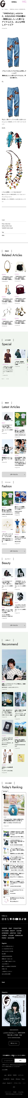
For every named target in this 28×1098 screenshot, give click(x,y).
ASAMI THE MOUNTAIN (7, 956)
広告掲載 (14, 1092)
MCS (14, 1087)
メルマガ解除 (4, 1069)
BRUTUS (9, 1075)
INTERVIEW (5, 933)
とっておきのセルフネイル (7, 948)
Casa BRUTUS (6, 1079)
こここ (24, 1083)
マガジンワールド (8, 1092)
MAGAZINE (11, 938)
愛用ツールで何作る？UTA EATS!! (9, 966)
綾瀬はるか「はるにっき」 (7, 958)
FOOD (19, 933)
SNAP (10, 928)
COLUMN (11, 935)
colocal (4, 1083)
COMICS (4, 935)
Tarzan (23, 1079)
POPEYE (14, 1075)
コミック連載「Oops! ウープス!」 (9, 961)
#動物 (3, 235)
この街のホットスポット (7, 971)
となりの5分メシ (5, 963)
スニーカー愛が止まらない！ (8, 946)
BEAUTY (12, 931)
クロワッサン (21, 1075)
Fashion (6, 9)
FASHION (4, 928)
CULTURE (19, 931)
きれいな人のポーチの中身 (7, 951)
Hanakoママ (9, 1083)
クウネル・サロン (17, 1083)
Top (2, 9)
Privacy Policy (20, 1092)
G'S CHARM (5, 931)
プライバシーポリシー (17, 1064)
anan (5, 1075)
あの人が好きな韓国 (6, 974)
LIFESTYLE (13, 933)
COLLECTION (17, 928)
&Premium (18, 1079)
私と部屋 (4, 953)
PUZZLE (4, 938)
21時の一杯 (4, 968)
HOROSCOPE (19, 935)
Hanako (12, 1079)
